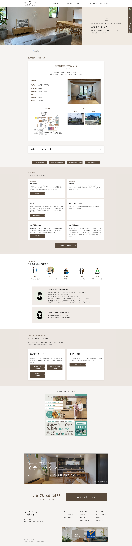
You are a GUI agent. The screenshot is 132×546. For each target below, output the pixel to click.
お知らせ (82, 514)
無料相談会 (129, 31)
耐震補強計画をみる (38, 215)
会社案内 (82, 517)
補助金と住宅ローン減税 (75, 162)
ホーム (66, 511)
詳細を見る (78, 364)
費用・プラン (68, 517)
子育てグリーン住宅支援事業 (55, 367)
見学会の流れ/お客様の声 (57, 162)
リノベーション (68, 514)
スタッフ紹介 (83, 520)
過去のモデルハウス (92, 162)
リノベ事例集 (99, 511)
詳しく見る (37, 193)
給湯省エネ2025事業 (37, 374)
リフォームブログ (101, 514)
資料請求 (98, 517)
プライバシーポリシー (29, 539)
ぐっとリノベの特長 (39, 162)
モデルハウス (129, 15)
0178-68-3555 (45, 496)
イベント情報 (83, 511)
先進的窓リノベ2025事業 (38, 367)
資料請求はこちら (88, 497)
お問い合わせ (99, 520)
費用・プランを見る (66, 245)
